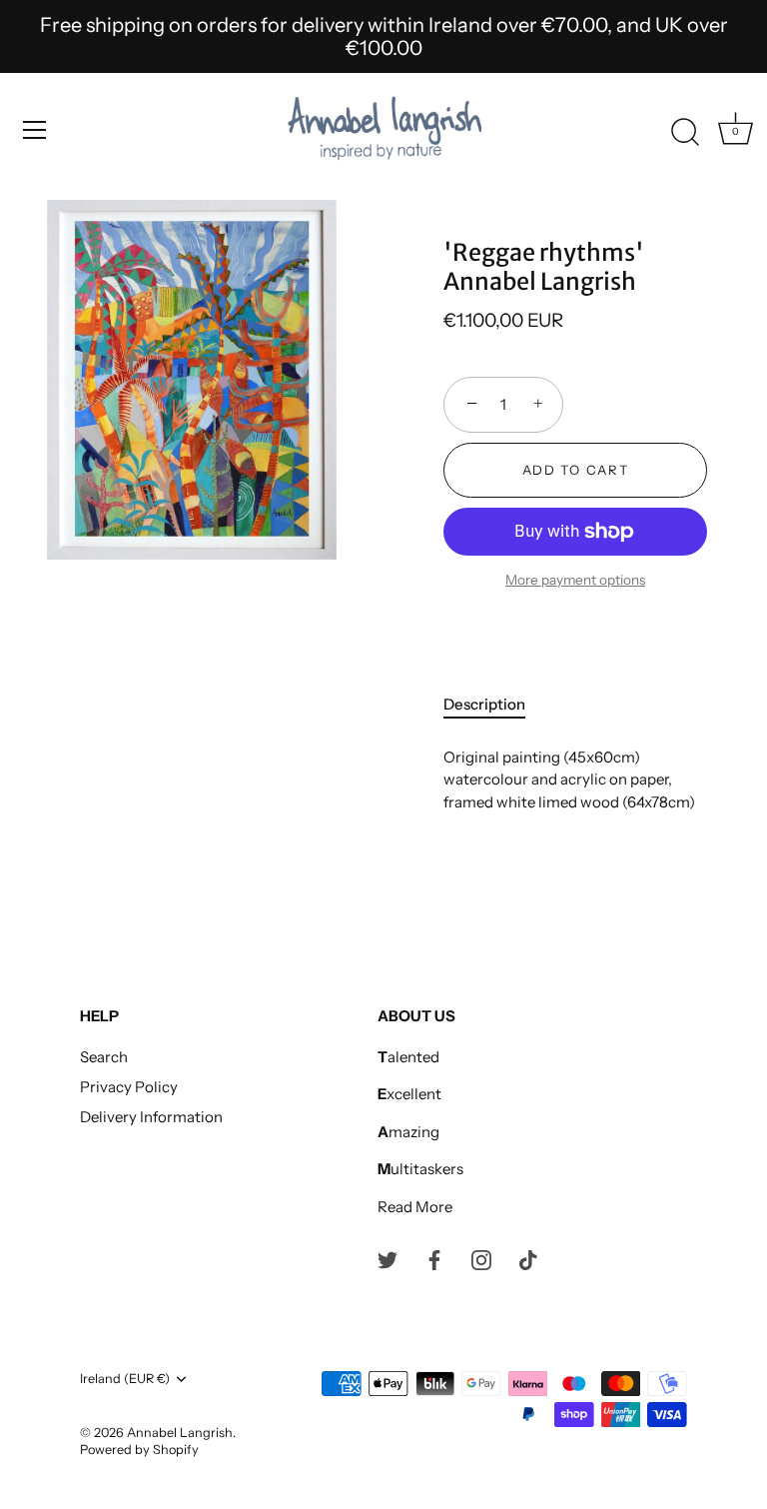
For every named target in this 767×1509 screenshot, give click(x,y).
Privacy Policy (129, 1086)
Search (104, 1056)
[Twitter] (387, 1258)
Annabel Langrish (180, 1432)
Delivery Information (151, 1116)
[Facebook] (434, 1258)
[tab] (494, 705)
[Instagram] (481, 1258)
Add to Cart (575, 470)
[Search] (685, 133)
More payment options (575, 580)
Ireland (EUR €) (125, 1378)
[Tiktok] (528, 1258)
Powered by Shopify (139, 1449)
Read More (415, 1206)
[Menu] (35, 130)
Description (484, 704)
